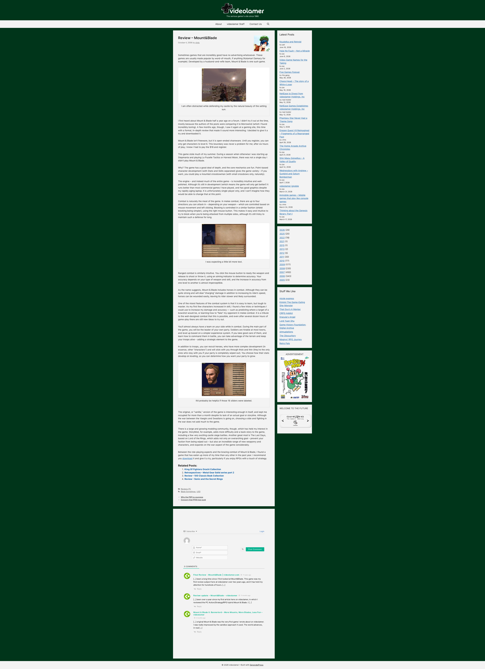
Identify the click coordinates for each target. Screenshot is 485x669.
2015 (282, 245)
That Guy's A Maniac (290, 309)
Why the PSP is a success (192, 497)
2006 (282, 276)
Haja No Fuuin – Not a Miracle (295, 51)
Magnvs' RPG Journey (291, 339)
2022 (282, 237)
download (187, 458)
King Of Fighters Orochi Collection (203, 469)
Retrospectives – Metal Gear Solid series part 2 (209, 472)
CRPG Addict (286, 313)
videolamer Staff (236, 24)
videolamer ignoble (289, 186)
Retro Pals (285, 343)
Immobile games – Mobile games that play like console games (294, 198)
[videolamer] (242, 8)
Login (261, 531)
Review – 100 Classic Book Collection (204, 475)
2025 (282, 234)
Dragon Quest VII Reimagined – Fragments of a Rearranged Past (294, 133)
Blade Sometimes (188, 491)
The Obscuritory (288, 335)
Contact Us (256, 24)
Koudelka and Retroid (290, 41)
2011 (282, 257)
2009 (282, 264)
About (218, 24)
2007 (282, 272)
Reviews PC (186, 489)
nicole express (287, 298)
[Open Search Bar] (268, 24)
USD (198, 491)
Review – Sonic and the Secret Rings (204, 479)
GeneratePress (256, 665)
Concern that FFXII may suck (193, 500)
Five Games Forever (290, 72)
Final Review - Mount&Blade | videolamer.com (216, 575)
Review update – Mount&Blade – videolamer (215, 595)
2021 (282, 241)
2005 (282, 280)
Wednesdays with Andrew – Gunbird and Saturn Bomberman (294, 173)
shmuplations (286, 332)
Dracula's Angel (287, 317)
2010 (282, 261)
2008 (282, 268)
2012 (282, 253)
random (295, 425)
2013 (282, 249)
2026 (282, 230)
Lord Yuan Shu (287, 321)
